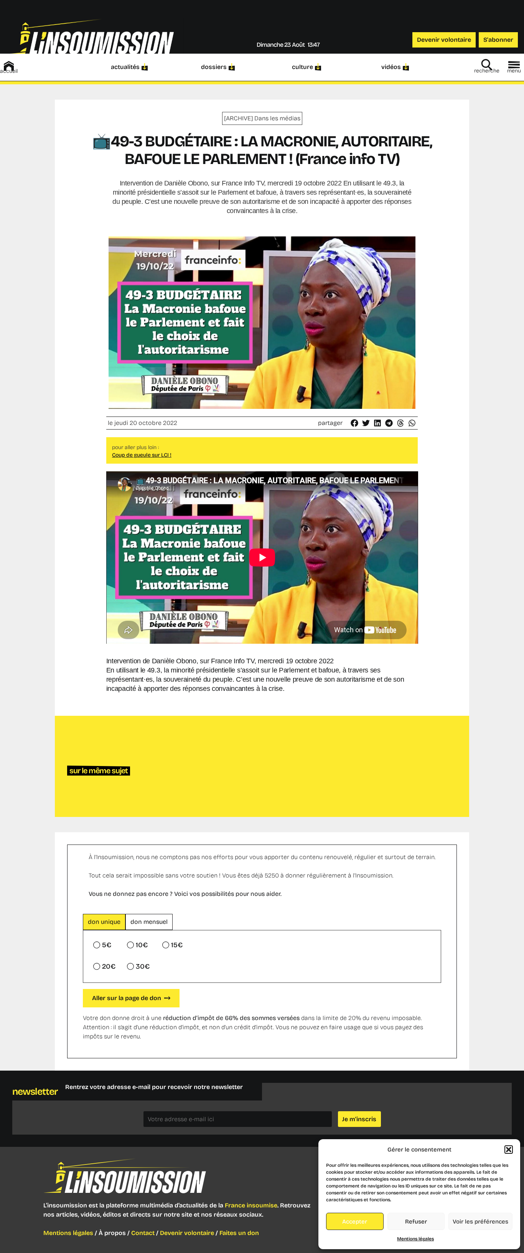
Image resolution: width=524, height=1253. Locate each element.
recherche (486, 70)
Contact (143, 1233)
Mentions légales (415, 1239)
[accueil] (9, 66)
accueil (9, 71)
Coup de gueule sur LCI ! (141, 455)
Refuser (416, 1221)
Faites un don (239, 1233)
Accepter (354, 1221)
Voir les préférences (480, 1221)
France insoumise (251, 1205)
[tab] (104, 922)
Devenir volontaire (187, 1233)
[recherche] (487, 65)
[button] (508, 1149)
